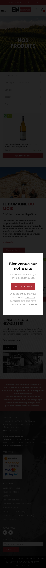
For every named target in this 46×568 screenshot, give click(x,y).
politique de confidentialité (23, 304)
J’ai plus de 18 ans (23, 286)
